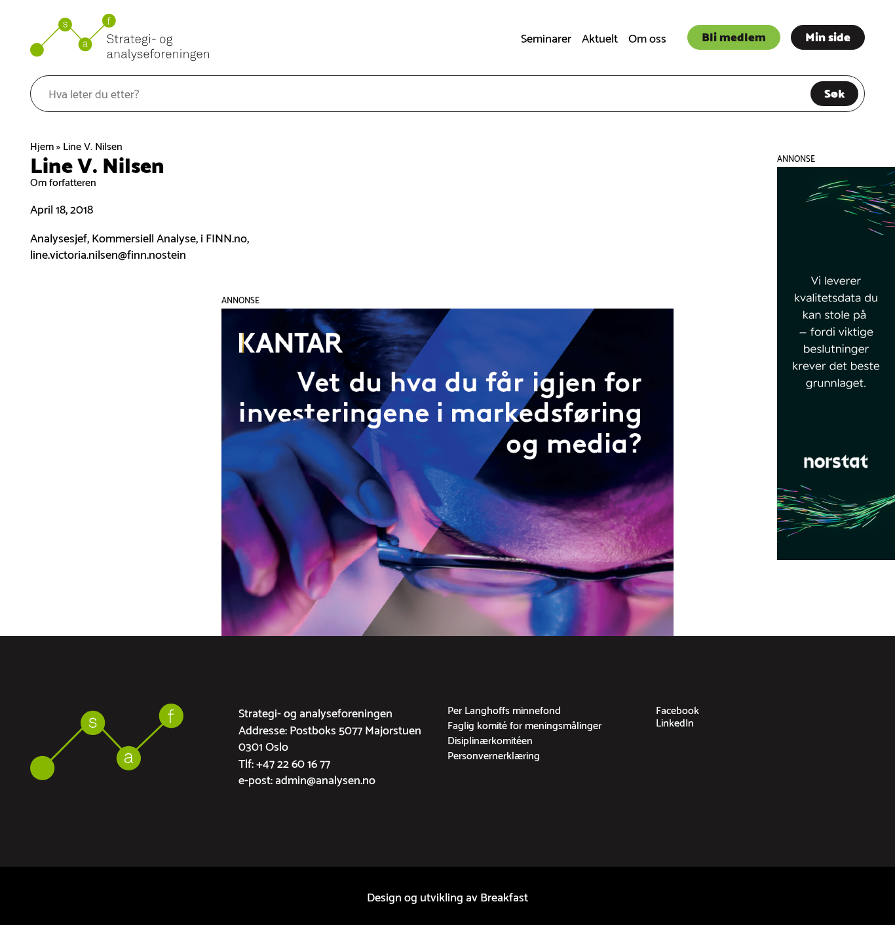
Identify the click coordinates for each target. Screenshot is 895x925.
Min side (827, 36)
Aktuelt (600, 37)
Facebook (677, 709)
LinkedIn (675, 721)
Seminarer (546, 37)
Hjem (42, 145)
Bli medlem (734, 36)
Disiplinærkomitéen (490, 739)
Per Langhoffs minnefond (504, 709)
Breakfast (504, 896)
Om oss (647, 37)
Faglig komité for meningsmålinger (524, 724)
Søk (834, 92)
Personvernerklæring (493, 754)
